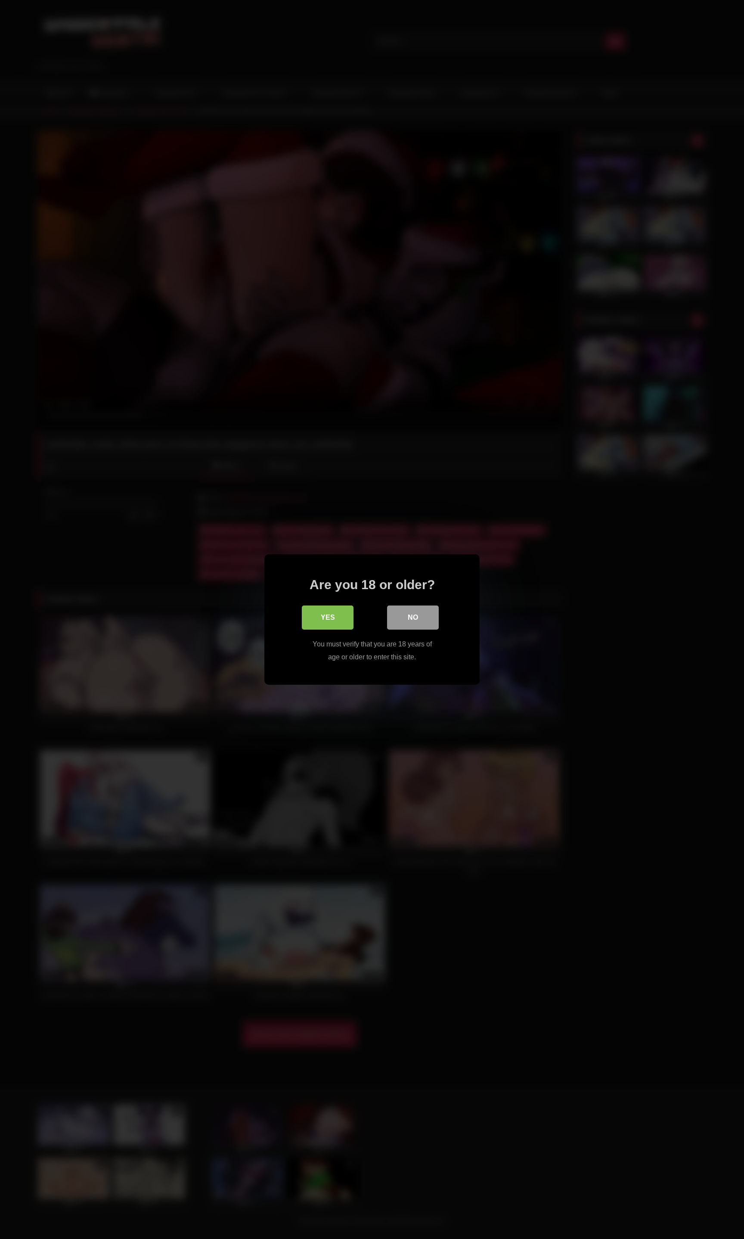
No (413, 617)
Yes (328, 617)
